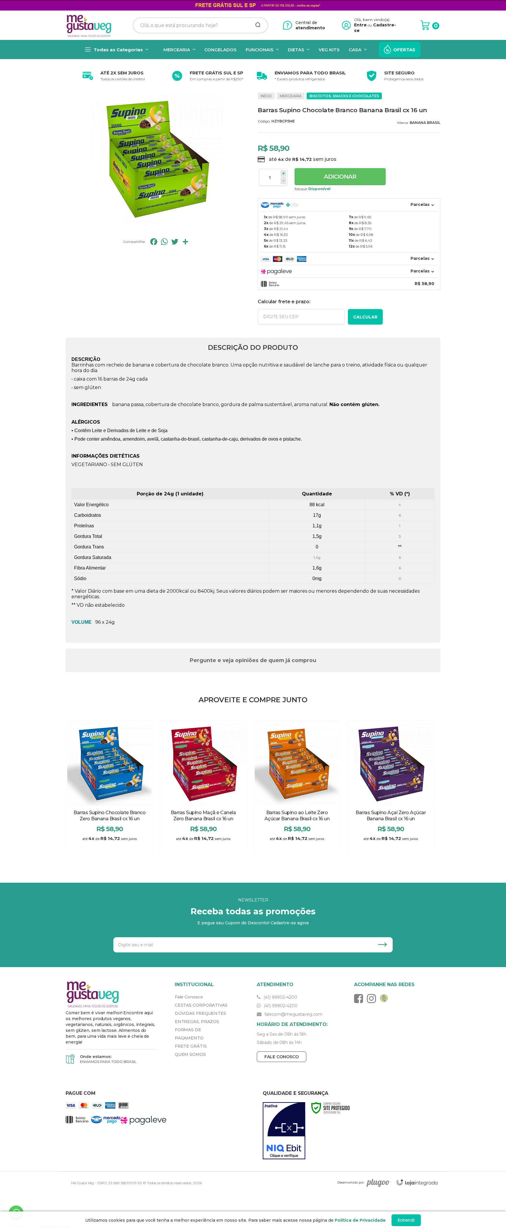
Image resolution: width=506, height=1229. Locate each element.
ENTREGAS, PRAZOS (197, 1021)
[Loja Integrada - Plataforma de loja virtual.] (417, 1182)
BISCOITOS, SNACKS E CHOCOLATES (344, 96)
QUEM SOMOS (190, 1054)
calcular (365, 317)
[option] (112, 76)
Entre (360, 25)
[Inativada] (284, 1131)
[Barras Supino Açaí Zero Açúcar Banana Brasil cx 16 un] (390, 787)
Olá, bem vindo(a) (372, 19)
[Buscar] (256, 25)
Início (266, 96)
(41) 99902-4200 (279, 997)
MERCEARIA (291, 96)
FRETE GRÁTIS (191, 1046)
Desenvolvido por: (350, 1183)
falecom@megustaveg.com (292, 1014)
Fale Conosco (189, 997)
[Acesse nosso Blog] (385, 998)
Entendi (406, 1220)
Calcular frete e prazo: (284, 301)
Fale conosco (281, 1056)
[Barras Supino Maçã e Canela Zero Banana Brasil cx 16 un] (203, 787)
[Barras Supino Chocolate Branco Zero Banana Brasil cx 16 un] (109, 787)
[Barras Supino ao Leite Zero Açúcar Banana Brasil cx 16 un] (297, 787)
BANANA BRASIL (425, 122)
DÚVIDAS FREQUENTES (200, 1013)
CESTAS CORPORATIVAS (201, 1005)
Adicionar (340, 176)
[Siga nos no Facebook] (360, 998)
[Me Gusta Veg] (91, 25)
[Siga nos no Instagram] (373, 998)
